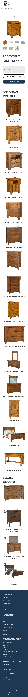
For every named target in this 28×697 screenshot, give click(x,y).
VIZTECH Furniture (19, 695)
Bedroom (9, 16)
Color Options (7, 631)
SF (3, 85)
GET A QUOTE (14, 82)
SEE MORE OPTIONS (14, 76)
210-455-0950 (6, 679)
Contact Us (6, 634)
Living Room (6, 603)
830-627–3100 (7, 656)
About (4, 621)
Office (4, 607)
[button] (22, 22)
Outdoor (5, 610)
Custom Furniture (8, 627)
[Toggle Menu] (23, 3)
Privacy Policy (20, 693)
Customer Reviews (8, 624)
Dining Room (6, 600)
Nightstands (16, 16)
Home (4, 16)
